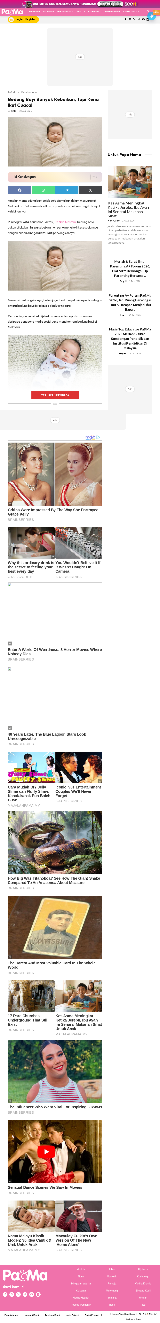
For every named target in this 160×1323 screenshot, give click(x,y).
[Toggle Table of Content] (92, 177)
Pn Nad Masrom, (66, 222)
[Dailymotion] (38, 1294)
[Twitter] (134, 19)
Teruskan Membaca (55, 395)
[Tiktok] (139, 19)
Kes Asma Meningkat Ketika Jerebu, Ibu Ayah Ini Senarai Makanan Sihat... (128, 209)
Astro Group (135, 1319)
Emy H (123, 281)
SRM (13, 110)
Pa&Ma (12, 92)
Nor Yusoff (114, 220)
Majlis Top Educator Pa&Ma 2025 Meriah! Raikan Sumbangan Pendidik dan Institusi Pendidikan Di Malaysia (130, 338)
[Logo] (12, 11)
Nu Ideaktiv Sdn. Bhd (137, 1314)
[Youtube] (143, 19)
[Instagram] (130, 19)
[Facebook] (125, 19)
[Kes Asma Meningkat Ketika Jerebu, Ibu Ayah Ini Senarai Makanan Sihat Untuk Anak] (130, 182)
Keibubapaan (29, 92)
